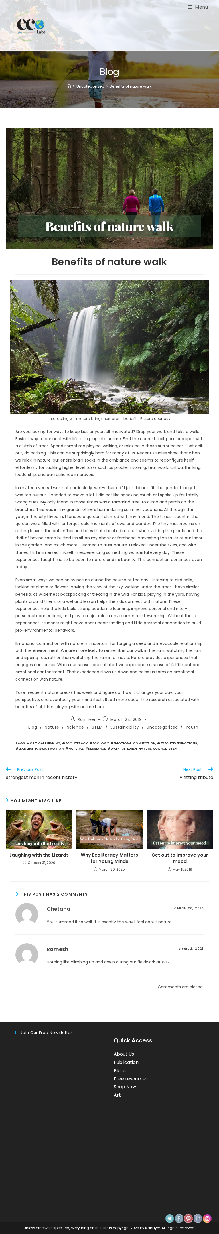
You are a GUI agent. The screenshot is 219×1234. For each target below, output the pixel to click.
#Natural (74, 748)
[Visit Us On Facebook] (179, 1218)
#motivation (51, 748)
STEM (97, 727)
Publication (126, 1062)
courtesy (162, 418)
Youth (192, 727)
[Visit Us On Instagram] (207, 1218)
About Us (124, 1054)
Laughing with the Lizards (39, 855)
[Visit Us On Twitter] (169, 1218)
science (160, 748)
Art (117, 1095)
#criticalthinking (43, 743)
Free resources (131, 1079)
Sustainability (124, 727)
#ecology (99, 743)
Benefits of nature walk (131, 86)
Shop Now (125, 1086)
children (129, 748)
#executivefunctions (177, 743)
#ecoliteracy (75, 743)
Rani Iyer (87, 719)
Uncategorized (162, 727)
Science (75, 727)
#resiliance (95, 748)
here (99, 707)
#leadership (26, 748)
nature (145, 748)
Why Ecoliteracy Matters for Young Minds (109, 858)
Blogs (120, 1070)
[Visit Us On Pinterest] (188, 1218)
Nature (52, 727)
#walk (114, 748)
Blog (32, 727)
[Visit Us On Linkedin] (197, 1218)
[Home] (69, 86)
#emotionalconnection (132, 743)
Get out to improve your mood (179, 858)
